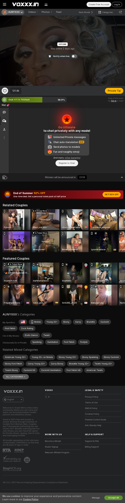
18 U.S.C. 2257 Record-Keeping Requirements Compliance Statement (35, 482)
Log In (117, 4)
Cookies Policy (92, 414)
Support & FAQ (92, 441)
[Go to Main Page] (25, 4)
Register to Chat (67, 163)
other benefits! (72, 157)
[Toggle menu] (4, 4)
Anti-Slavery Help (93, 425)
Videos (33, 12)
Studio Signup (51, 447)
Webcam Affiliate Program (57, 452)
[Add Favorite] (5, 91)
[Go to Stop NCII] (12, 469)
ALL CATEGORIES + (15, 376)
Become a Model (53, 441)
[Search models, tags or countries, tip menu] (120, 12)
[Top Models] (46, 4)
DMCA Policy (91, 408)
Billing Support (92, 447)
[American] (23, 322)
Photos (47, 12)
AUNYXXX (10, 314)
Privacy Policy (91, 397)
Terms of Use (91, 402)
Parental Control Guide (95, 420)
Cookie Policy (30, 499)
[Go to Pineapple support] (27, 460)
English (10, 399)
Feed (58, 12)
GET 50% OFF (111, 194)
